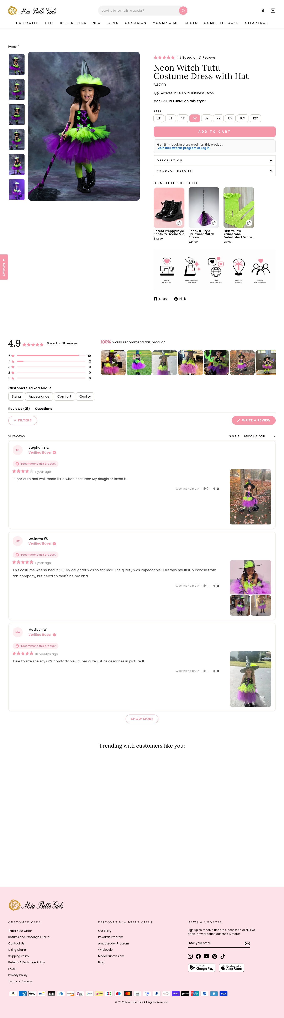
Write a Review (258, 421)
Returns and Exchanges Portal (29, 937)
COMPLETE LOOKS (221, 23)
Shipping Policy (18, 956)
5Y (195, 118)
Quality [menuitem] (85, 396)
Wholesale (105, 950)
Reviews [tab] (19, 409)
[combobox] (143, 11)
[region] (188, 362)
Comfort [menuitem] (64, 396)
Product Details (175, 170)
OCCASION (136, 23)
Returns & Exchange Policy (26, 962)
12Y (255, 118)
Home (12, 47)
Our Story (104, 931)
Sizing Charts (17, 950)
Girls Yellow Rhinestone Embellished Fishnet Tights (238, 235)
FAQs (11, 969)
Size (158, 110)
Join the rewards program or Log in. (184, 148)
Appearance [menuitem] (39, 396)
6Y (207, 118)
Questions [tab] (43, 409)
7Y (218, 118)
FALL (49, 23)
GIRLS (113, 23)
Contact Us (16, 944)
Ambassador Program (113, 944)
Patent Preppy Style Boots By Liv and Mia (169, 232)
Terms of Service (20, 981)
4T (182, 118)
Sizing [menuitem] (16, 396)
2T (159, 118)
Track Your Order (20, 931)
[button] (165, 57)
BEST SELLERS (73, 23)
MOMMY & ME (166, 23)
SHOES (191, 23)
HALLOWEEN (27, 23)
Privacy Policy (17, 975)
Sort (235, 436)
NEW (97, 23)
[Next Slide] (272, 362)
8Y (230, 118)
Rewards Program (110, 937)
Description (170, 160)
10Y (242, 118)
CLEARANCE (256, 23)
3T (171, 118)
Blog (101, 962)
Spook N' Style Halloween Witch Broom (201, 234)
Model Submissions (111, 956)
